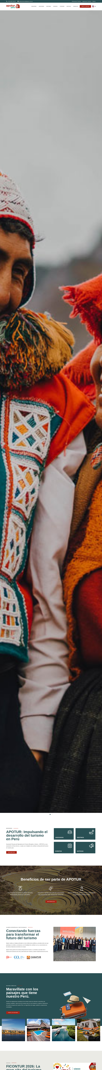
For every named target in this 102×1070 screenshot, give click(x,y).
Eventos (55, 6)
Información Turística (76, 1)
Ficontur (62, 6)
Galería (94, 1)
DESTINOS (80, 837)
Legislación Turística (86, 1)
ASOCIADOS (59, 837)
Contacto (75, 6)
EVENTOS (58, 851)
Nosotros (34, 6)
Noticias (69, 6)
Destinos (48, 6)
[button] (50, 814)
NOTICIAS (80, 851)
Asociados (41, 6)
